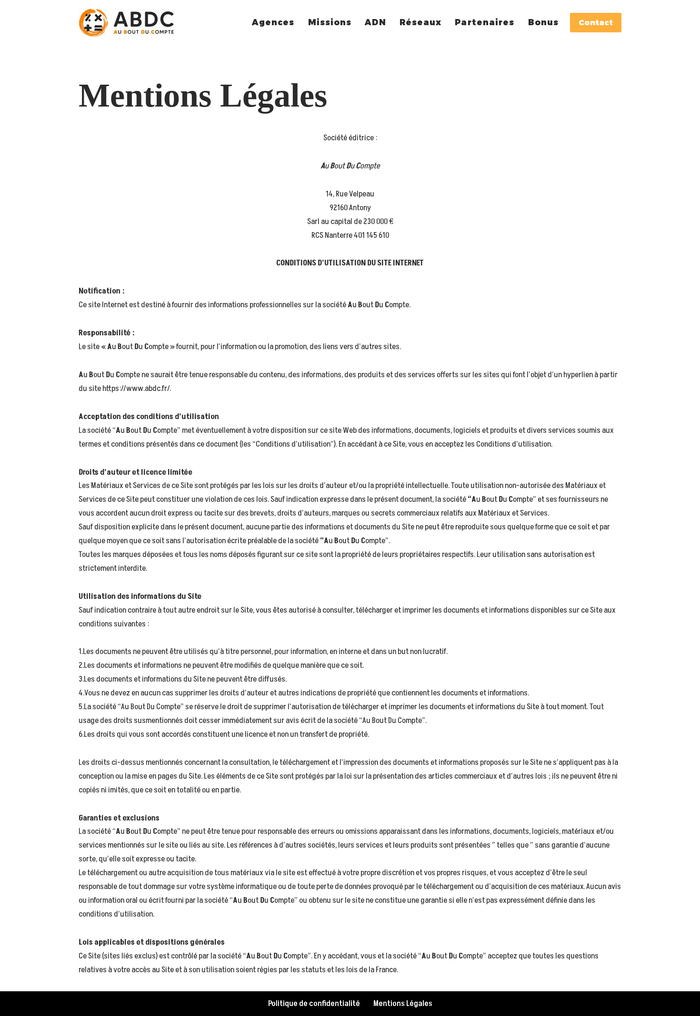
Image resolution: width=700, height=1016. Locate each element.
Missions (330, 22)
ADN (375, 22)
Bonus (543, 22)
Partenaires (484, 22)
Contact (596, 22)
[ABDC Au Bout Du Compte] (129, 23)
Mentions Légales (402, 1003)
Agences (273, 22)
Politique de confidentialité (314, 1003)
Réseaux (421, 22)
